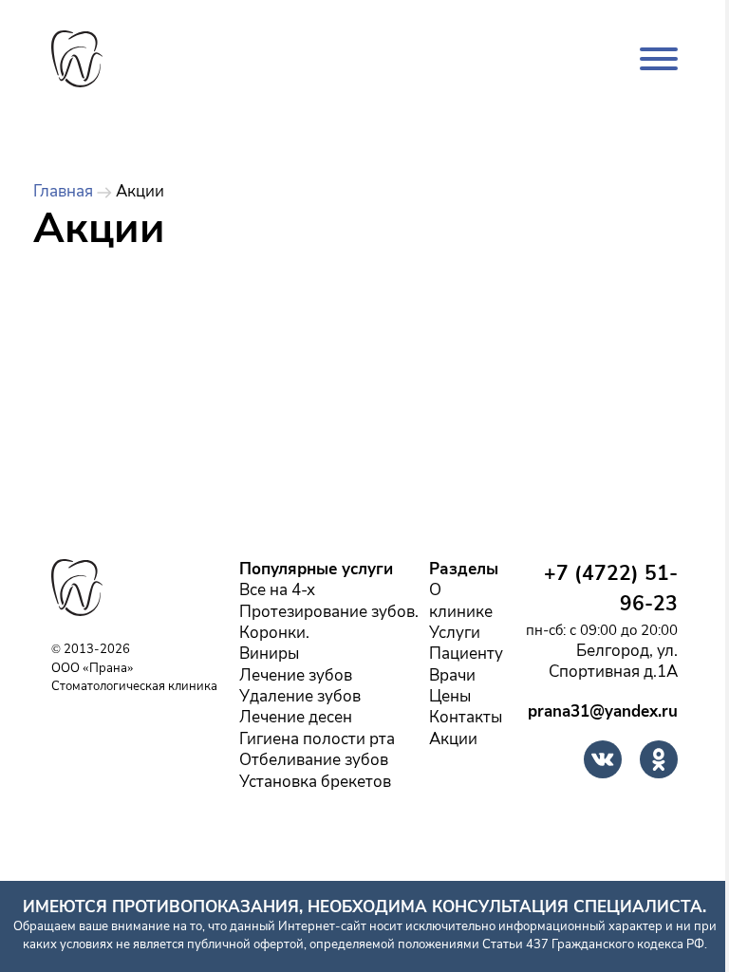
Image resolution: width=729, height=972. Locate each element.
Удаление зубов (300, 696)
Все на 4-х (277, 590)
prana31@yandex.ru (603, 711)
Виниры (269, 654)
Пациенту (466, 654)
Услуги (454, 633)
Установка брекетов (315, 782)
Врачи (452, 675)
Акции (453, 739)
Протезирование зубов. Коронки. (329, 623)
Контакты (465, 717)
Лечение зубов (295, 675)
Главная (63, 191)
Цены (450, 696)
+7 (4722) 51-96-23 (611, 589)
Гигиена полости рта (317, 739)
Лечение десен (295, 717)
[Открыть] (659, 58)
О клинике (461, 601)
